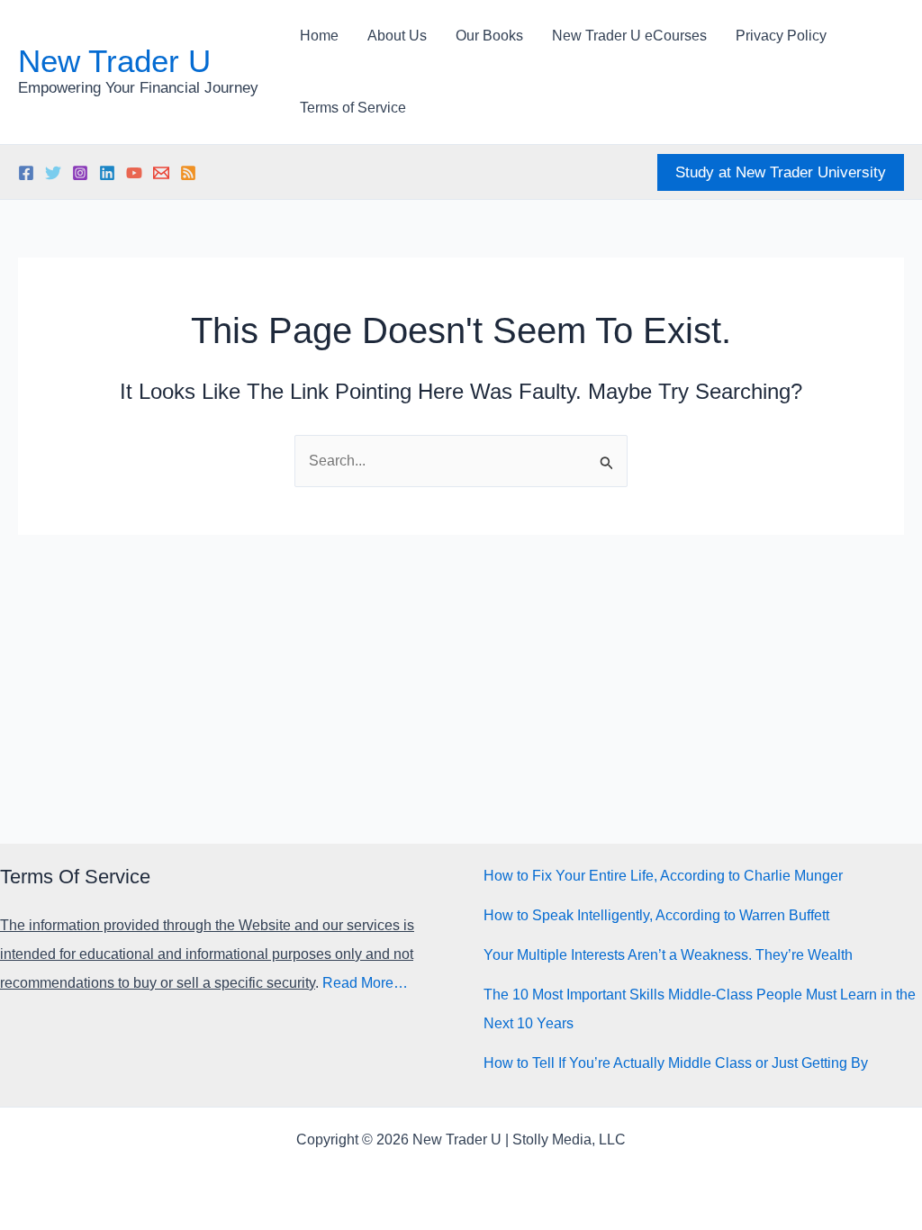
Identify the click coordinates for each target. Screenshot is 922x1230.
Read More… (365, 982)
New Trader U (114, 60)
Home (319, 35)
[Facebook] (26, 173)
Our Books (489, 35)
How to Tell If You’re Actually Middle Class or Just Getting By (676, 1063)
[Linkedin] (107, 173)
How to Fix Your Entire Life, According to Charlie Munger (663, 875)
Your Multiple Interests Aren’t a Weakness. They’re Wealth (668, 955)
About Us (397, 35)
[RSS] (188, 173)
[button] (780, 172)
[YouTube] (134, 173)
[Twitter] (53, 173)
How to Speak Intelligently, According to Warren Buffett (656, 915)
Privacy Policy (781, 35)
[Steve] (161, 173)
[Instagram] (80, 173)
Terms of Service (353, 107)
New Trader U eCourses (629, 35)
